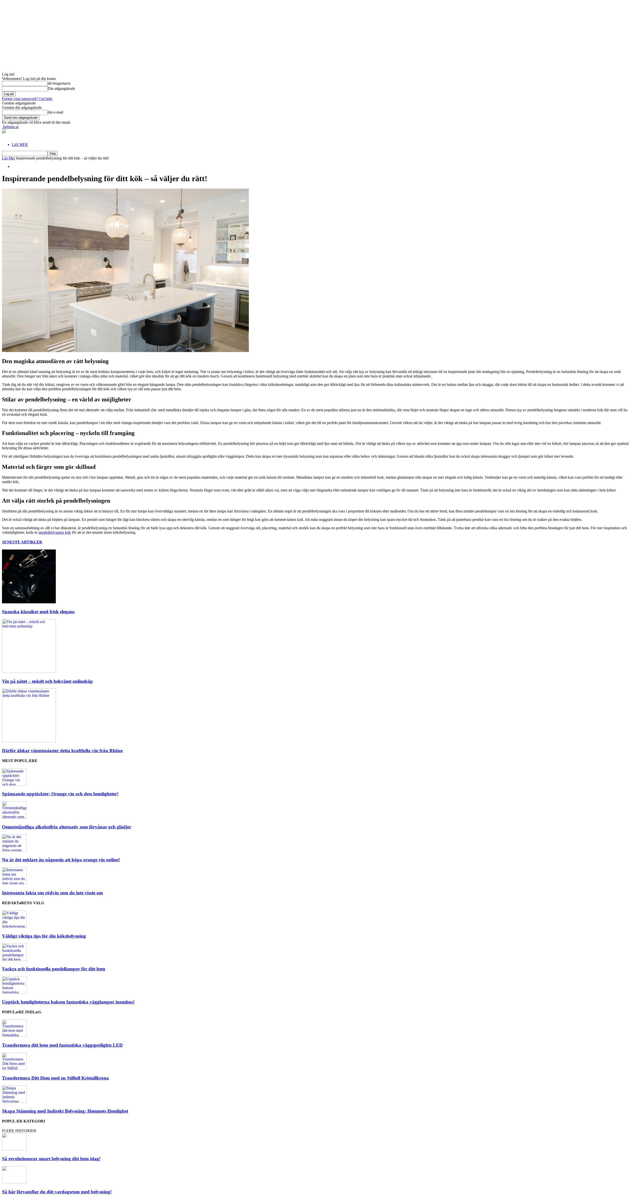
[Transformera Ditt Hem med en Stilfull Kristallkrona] (14, 1068)
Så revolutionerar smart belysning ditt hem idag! (51, 1158)
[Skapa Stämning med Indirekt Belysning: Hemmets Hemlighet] (14, 1101)
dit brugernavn (59, 83)
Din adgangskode (61, 88)
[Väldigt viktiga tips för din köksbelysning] (14, 926)
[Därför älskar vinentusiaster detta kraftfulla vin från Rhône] (29, 741)
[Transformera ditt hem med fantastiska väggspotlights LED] (14, 1035)
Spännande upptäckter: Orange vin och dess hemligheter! (60, 793)
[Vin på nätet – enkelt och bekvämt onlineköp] (29, 671)
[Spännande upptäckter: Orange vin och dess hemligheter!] (14, 784)
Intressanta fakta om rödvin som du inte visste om (52, 892)
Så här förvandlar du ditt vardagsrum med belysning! (57, 1191)
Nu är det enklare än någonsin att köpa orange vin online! (61, 859)
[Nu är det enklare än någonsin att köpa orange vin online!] (14, 850)
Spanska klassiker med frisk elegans (38, 611)
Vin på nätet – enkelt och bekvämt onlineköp (47, 681)
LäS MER (20, 144)
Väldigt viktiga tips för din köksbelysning (44, 936)
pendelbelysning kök (55, 532)
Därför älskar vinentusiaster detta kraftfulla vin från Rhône (62, 750)
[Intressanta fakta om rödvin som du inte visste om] (14, 883)
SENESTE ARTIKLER (22, 542)
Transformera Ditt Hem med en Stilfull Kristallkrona (55, 1078)
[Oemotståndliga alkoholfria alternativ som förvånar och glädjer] (14, 817)
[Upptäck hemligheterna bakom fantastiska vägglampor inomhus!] (14, 992)
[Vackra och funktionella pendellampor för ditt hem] (14, 959)
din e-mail (55, 112)
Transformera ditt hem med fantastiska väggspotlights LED (62, 1045)
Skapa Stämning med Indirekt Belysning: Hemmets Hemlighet (65, 1111)
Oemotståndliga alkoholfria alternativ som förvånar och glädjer (66, 826)
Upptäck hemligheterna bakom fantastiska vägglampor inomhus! (68, 1001)
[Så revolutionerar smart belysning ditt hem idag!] (14, 1149)
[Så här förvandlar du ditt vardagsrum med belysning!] (14, 1182)
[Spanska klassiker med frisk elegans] (29, 602)
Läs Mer (8, 158)
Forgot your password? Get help (27, 99)
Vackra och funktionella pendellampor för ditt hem (53, 968)
